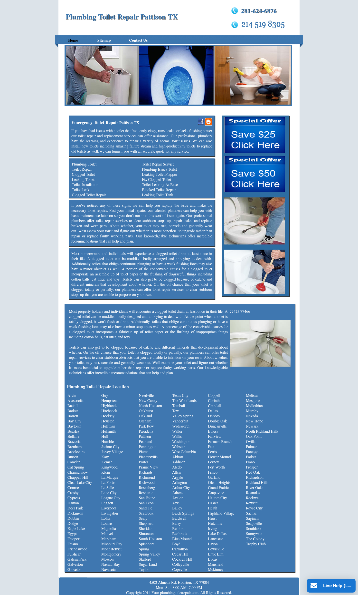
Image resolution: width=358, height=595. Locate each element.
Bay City (74, 420)
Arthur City (181, 487)
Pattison (145, 436)
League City (110, 497)
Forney (213, 461)
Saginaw (252, 518)
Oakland (145, 415)
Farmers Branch (220, 441)
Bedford (178, 528)
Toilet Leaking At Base (160, 184)
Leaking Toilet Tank (157, 194)
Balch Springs (183, 513)
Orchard (145, 420)
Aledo (177, 466)
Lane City (109, 492)
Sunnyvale (254, 533)
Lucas (212, 559)
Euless (213, 431)
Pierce (143, 451)
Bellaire (73, 436)
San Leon (146, 502)
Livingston (109, 513)
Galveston (75, 564)
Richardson (255, 477)
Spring (144, 548)
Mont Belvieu (111, 548)
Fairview (214, 436)
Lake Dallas (217, 533)
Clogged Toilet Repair (89, 194)
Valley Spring (182, 415)
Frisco (212, 472)
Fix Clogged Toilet (156, 179)
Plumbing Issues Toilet (159, 169)
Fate (211, 446)
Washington (181, 441)
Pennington (147, 446)
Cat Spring (75, 466)
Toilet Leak (80, 189)
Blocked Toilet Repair (159, 189)
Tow (175, 410)
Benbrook (180, 533)
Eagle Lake (76, 528)
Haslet (213, 502)
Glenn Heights (219, 482)
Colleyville (180, 564)
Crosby (73, 492)
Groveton (74, 569)
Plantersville (148, 456)
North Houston (150, 405)
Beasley (73, 431)
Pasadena (146, 431)
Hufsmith (108, 431)
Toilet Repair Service (158, 163)
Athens (177, 492)
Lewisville (216, 548)
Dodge (72, 523)
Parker (251, 456)
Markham (108, 538)
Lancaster (215, 538)
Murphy (252, 410)
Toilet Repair (82, 169)
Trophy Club (256, 543)
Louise (106, 523)
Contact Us (138, 40)
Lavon (213, 543)
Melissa (252, 395)
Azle (175, 502)
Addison (178, 461)
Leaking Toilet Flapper (159, 174)
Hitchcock (109, 410)
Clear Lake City (79, 482)
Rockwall (253, 497)
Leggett (107, 502)
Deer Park (75, 507)
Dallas (213, 410)
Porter (143, 461)
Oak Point (254, 436)
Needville (146, 395)
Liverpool (108, 507)
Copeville (179, 569)
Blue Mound (182, 538)
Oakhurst (146, 410)
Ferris (212, 451)
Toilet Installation (85, 184)
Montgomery (111, 553)
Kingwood (109, 466)
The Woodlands (184, 400)
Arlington (179, 482)
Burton (72, 456)
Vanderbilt (180, 420)
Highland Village (221, 513)
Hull (104, 436)
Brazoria (74, 441)
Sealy (143, 518)
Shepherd (146, 523)
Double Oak (217, 420)
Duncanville (217, 426)
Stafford (145, 559)
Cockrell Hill (182, 559)
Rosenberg (147, 487)
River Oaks (254, 487)
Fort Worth (216, 466)
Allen (176, 472)
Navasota (108, 569)
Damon (73, 502)
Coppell (214, 395)
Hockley (107, 415)
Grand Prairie (218, 487)
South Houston (150, 538)
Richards (145, 472)
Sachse (251, 513)
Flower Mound (219, 456)
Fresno (72, 543)
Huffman (108, 426)
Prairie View (148, 466)
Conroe (73, 487)
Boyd (176, 543)
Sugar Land (148, 564)
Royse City (254, 507)
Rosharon (146, 492)
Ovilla (250, 441)
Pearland (145, 441)
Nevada (252, 415)
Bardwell (179, 518)
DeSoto (214, 415)
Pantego (252, 451)
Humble (107, 441)
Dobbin (73, 518)
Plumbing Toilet (84, 163)
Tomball (178, 405)
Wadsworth (180, 426)
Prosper (252, 466)
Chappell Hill (77, 477)
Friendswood (77, 548)
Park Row (146, 426)
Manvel (107, 533)
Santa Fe (145, 507)
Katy (105, 456)
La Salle (107, 487)
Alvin (71, 395)
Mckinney (216, 569)
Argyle (177, 477)
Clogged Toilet (83, 174)
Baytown (74, 426)
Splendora (146, 543)
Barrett (72, 415)
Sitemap (104, 40)
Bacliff (72, 405)
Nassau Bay (110, 564)
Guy (104, 395)
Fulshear (74, 553)
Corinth (214, 400)
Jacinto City (110, 446)
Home (73, 40)
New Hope (254, 420)
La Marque (109, 477)
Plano (250, 461)
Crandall (214, 405)
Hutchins (215, 523)
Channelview (77, 472)
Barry (176, 523)
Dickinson (75, 513)
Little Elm (215, 553)
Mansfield (215, 564)
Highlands (109, 405)
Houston (107, 420)
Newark (252, 426)
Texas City (180, 395)
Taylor (144, 569)
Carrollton (180, 548)
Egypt (72, 533)
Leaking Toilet (83, 179)
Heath (212, 507)
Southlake (253, 528)
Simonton (146, 533)
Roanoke (253, 492)
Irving (212, 528)
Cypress (73, 497)
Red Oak (253, 472)
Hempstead (110, 400)
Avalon (177, 497)
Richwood (147, 482)
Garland (214, 477)
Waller (177, 431)
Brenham (74, 446)
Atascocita (75, 400)
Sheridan (145, 528)
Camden (73, 461)
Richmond (147, 477)
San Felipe (147, 497)
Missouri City (111, 543)
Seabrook (146, 513)
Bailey (177, 507)
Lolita (105, 518)
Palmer (251, 446)
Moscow (107, 559)
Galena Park (76, 559)
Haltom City (217, 497)
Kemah (107, 461)
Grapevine (216, 492)
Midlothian (254, 405)
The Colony (255, 538)
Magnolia (108, 528)
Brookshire (76, 451)
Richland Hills (257, 482)
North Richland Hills (262, 431)
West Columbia (184, 451)
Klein (105, 472)
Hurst (212, 518)
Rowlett (251, 502)
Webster (178, 446)
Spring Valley (149, 553)
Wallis (177, 436)
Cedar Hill (180, 553)
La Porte (107, 482)
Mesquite (253, 400)
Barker (72, 410)
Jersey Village (112, 451)
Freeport (73, 538)
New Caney (148, 400)
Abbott (177, 456)
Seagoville (254, 523)
